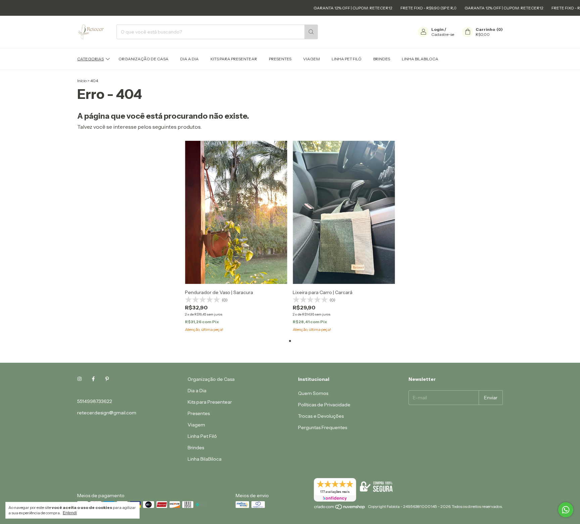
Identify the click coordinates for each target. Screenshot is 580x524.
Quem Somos (313, 393)
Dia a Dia (189, 58)
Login (437, 29)
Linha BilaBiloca (420, 58)
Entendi (70, 513)
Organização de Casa (143, 58)
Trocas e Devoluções (321, 416)
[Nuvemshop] (340, 508)
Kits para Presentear (233, 58)
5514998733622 (94, 401)
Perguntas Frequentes (322, 427)
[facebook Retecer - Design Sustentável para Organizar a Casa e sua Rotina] (93, 379)
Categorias (90, 58)
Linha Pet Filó (346, 58)
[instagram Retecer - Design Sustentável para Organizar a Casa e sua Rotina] (79, 379)
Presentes (280, 58)
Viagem (311, 58)
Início (82, 80)
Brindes (381, 58)
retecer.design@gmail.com (106, 413)
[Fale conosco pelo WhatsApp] (565, 509)
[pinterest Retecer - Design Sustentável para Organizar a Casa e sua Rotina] (107, 379)
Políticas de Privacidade (324, 405)
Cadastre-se (442, 34)
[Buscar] (311, 31)
